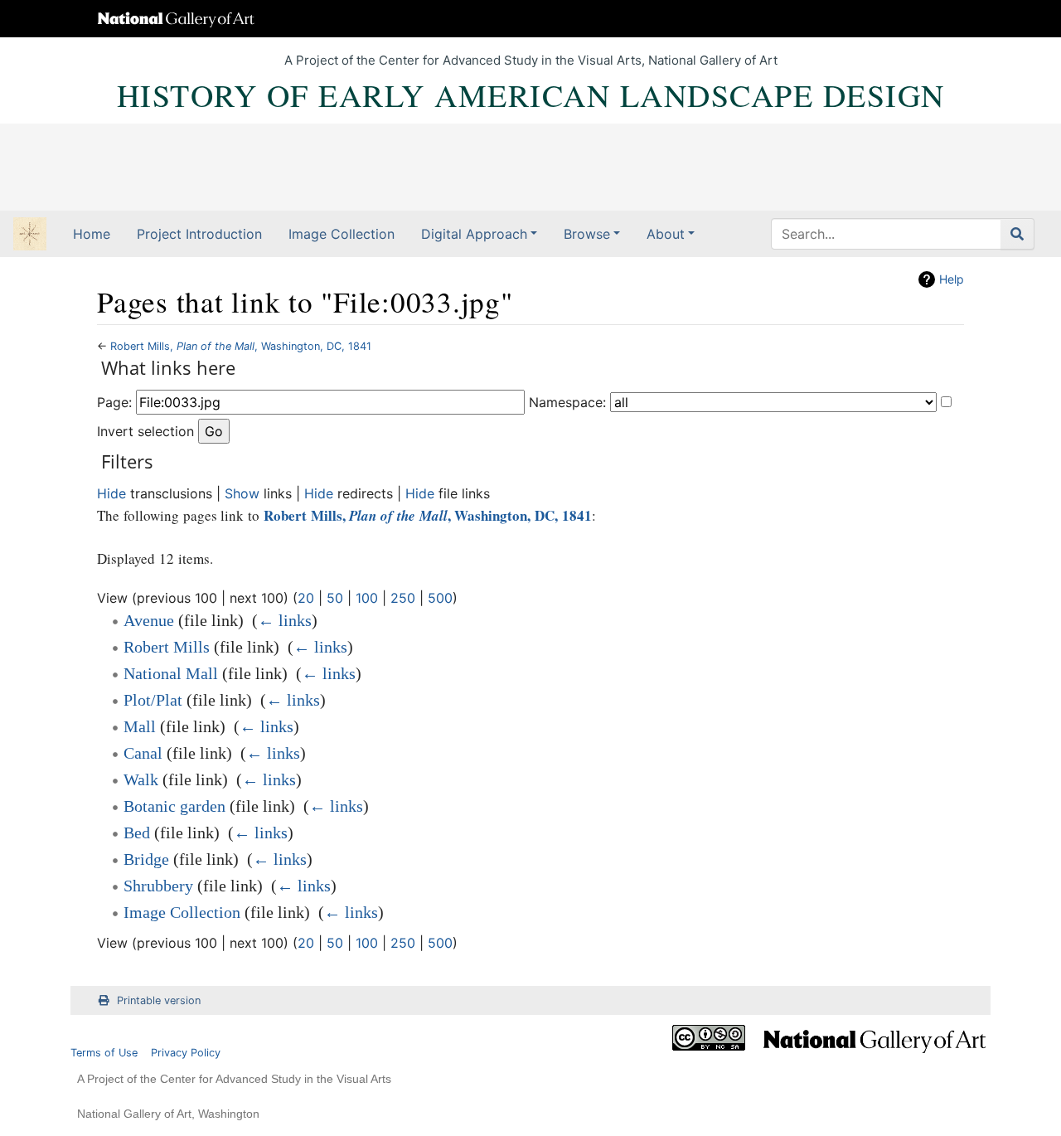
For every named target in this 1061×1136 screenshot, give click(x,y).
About (666, 234)
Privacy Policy (185, 1052)
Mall (140, 726)
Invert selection (145, 431)
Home (91, 234)
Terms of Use (104, 1052)
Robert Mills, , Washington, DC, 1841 (240, 346)
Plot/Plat (153, 700)
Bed (137, 832)
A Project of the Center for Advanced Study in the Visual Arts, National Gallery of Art (531, 60)
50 (335, 598)
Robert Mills (167, 647)
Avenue (149, 620)
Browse (587, 234)
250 (402, 598)
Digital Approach (474, 234)
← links (285, 620)
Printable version (159, 1000)
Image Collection (341, 234)
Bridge (146, 859)
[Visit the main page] (29, 235)
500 (440, 598)
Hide (111, 493)
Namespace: (567, 402)
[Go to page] (1017, 234)
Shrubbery (158, 885)
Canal (143, 753)
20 (306, 598)
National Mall (171, 673)
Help (951, 279)
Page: (114, 402)
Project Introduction (199, 234)
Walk (141, 779)
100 (367, 598)
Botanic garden (174, 806)
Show (242, 493)
